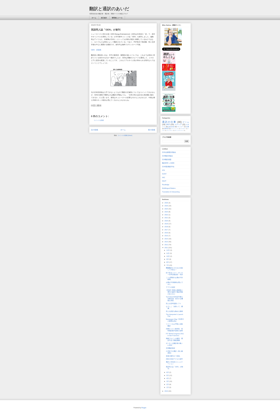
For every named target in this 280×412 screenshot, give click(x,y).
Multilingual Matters (169, 188)
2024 (166, 209)
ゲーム (186, 122)
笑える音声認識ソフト (173, 303)
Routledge (165, 184)
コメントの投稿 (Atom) (125, 135)
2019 (166, 224)
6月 (167, 372)
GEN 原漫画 (96, 50)
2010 (166, 391)
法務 (187, 126)
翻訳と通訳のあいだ (109, 8)
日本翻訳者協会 (167, 156)
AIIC (163, 177)
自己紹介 (104, 18)
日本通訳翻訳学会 (168, 166)
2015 (166, 236)
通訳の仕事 (169, 122)
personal (171, 126)
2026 (166, 203)
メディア (178, 124)
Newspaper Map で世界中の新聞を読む (175, 320)
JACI (168, 124)
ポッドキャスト (179, 130)
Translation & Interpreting (171, 192)
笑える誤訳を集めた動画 (174, 311)
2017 (166, 230)
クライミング (174, 128)
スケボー (183, 128)
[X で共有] (96, 105)
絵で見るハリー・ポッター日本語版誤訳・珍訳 (174, 273)
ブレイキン (170, 130)
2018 (166, 227)
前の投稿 (151, 130)
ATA (163, 170)
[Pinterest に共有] (100, 105)
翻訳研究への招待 (168, 163)
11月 (168, 253)
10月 (168, 256)
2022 (166, 215)
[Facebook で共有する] (98, 105)
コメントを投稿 (99, 120)
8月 (167, 262)
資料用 (166, 128)
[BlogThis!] (94, 105)
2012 (166, 245)
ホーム (94, 18)
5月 (167, 375)
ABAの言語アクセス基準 (174, 359)
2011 (166, 247)
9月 (167, 259)
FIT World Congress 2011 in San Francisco (175, 334)
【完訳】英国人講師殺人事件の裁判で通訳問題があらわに (174, 292)
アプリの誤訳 (170, 287)
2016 (166, 233)
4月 (167, 378)
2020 (166, 221)
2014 (166, 239)
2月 (167, 384)
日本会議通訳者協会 (169, 152)
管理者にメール (117, 18)
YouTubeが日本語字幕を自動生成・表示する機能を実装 (174, 298)
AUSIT (164, 174)
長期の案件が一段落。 (173, 356)
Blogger (143, 407)
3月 (167, 381)
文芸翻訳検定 (170, 348)
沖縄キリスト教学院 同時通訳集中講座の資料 (174, 330)
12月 (168, 250)
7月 (167, 265)
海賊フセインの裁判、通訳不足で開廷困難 (174, 339)
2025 (166, 206)
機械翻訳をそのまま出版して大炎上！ (174, 269)
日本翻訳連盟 (166, 159)
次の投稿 (94, 130)
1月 (167, 387)
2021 (166, 218)
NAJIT (164, 181)
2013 (166, 242)
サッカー (180, 126)
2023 (166, 212)
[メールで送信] (92, 105)
